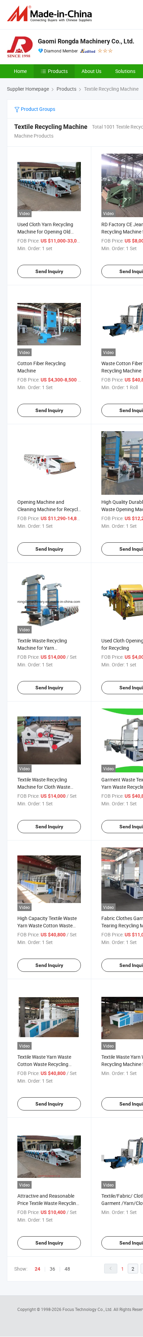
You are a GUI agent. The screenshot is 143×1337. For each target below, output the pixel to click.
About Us (91, 71)
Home (20, 71)
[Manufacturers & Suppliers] (50, 14)
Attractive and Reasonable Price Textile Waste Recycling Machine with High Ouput (48, 1203)
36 (52, 1268)
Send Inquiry (49, 271)
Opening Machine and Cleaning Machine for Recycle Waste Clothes (48, 509)
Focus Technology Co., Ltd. (87, 1309)
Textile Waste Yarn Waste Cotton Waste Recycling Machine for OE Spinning (44, 1064)
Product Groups (37, 109)
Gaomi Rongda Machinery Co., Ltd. (86, 41)
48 (67, 1268)
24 (37, 1269)
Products (58, 71)
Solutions (125, 71)
